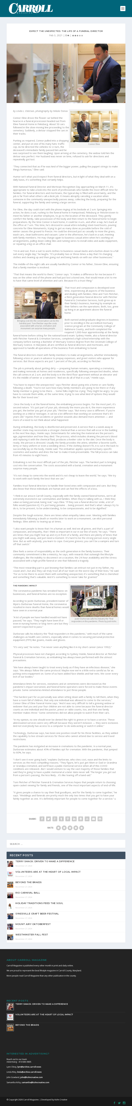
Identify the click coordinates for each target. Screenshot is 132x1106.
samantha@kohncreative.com (35, 1082)
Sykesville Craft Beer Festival (37, 913)
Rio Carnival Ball (27, 892)
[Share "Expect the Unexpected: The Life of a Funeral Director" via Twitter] (48, 819)
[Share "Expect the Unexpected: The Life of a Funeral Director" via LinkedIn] (74, 819)
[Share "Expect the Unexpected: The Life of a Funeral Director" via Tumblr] (61, 819)
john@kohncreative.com (31, 1077)
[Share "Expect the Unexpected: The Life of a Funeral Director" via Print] (100, 819)
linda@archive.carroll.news (29, 1072)
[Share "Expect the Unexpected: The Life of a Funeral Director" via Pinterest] (68, 819)
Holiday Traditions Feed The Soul (39, 903)
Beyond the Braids (28, 882)
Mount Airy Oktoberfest (33, 924)
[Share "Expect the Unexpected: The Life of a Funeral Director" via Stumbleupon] (87, 819)
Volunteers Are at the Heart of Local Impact (48, 871)
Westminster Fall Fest (31, 934)
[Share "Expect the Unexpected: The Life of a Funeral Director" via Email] (93, 819)
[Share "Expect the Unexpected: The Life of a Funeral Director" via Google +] (55, 819)
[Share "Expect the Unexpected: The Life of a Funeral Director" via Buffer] (80, 819)
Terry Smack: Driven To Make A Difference (45, 861)
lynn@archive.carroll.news (29, 1066)
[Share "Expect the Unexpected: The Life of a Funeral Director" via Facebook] (42, 819)
